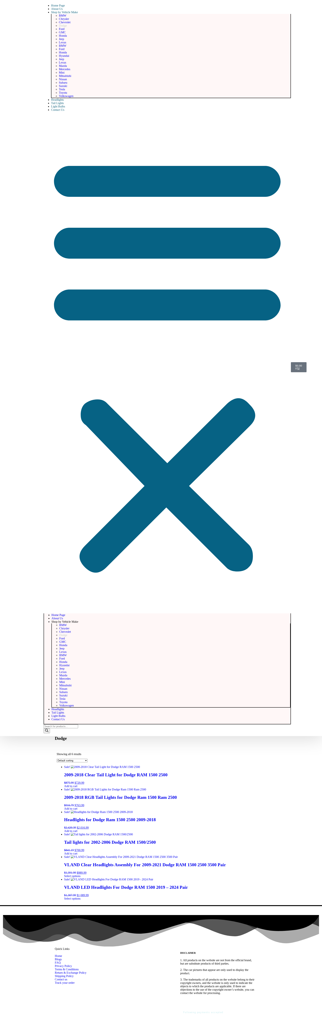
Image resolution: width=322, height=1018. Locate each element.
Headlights (57, 99)
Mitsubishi (65, 75)
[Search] (47, 730)
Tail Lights (57, 103)
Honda (63, 35)
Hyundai (64, 55)
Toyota (63, 92)
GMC (62, 32)
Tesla (62, 89)
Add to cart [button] (70, 786)
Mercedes (64, 69)
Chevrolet (64, 22)
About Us (57, 8)
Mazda (63, 65)
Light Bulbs (58, 106)
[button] (167, 362)
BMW (62, 15)
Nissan (63, 79)
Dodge (63, 25)
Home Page (58, 5)
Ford (61, 29)
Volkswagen (66, 96)
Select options (72, 876)
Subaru (63, 82)
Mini (61, 72)
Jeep (61, 39)
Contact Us (57, 109)
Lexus (62, 42)
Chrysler (64, 18)
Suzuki (63, 86)
